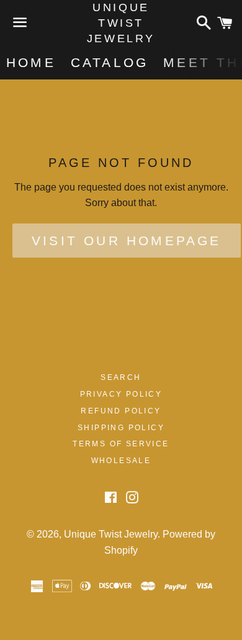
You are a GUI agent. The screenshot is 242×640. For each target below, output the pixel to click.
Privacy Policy (121, 394)
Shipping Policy (121, 427)
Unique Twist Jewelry (121, 23)
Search (121, 377)
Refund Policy (121, 411)
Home (31, 62)
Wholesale (121, 460)
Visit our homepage (127, 240)
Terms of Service (121, 443)
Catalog (109, 62)
